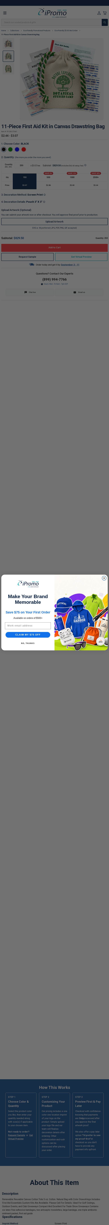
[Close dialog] (104, 578)
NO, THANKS (28, 643)
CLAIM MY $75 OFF (28, 635)
